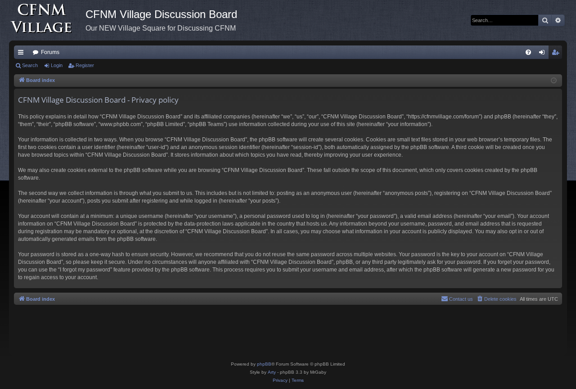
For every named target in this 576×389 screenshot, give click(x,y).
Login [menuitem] (544, 54)
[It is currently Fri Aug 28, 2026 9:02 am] (554, 81)
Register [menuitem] (557, 54)
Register (85, 65)
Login (57, 65)
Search (30, 65)
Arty (272, 372)
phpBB (264, 364)
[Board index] (47, 20)
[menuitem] (528, 52)
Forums (50, 52)
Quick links (22, 54)
